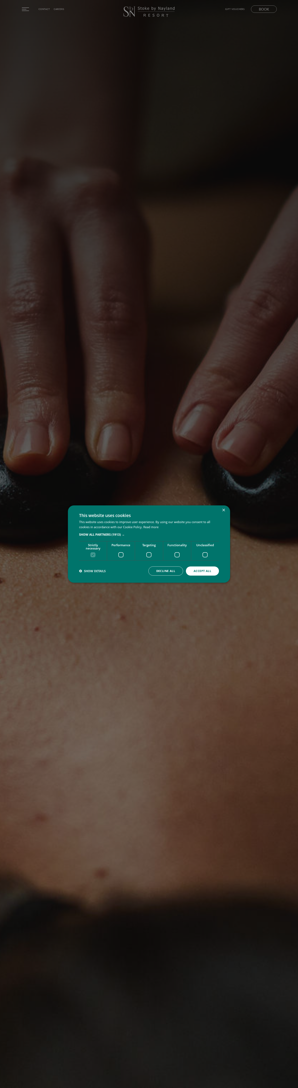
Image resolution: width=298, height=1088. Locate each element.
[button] (149, 534)
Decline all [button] (165, 571)
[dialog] (149, 544)
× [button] (223, 510)
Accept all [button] (202, 571)
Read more (151, 527)
